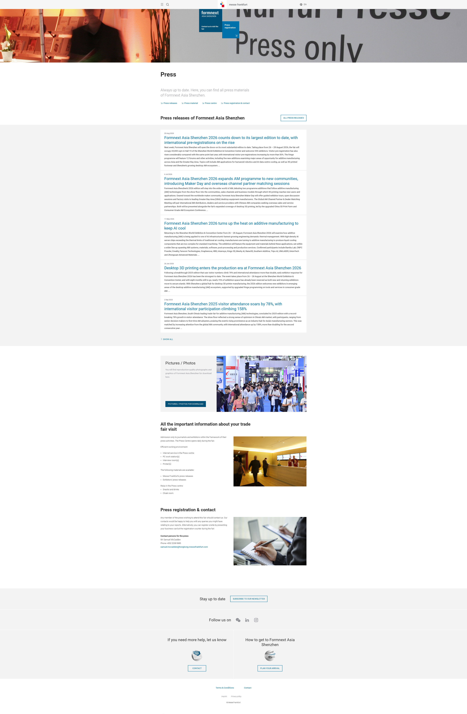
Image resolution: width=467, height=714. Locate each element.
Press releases (170, 103)
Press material (191, 103)
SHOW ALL (168, 339)
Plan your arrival (270, 668)
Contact (197, 668)
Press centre (211, 103)
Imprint (224, 696)
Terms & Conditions (225, 688)
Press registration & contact (237, 103)
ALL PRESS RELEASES (293, 118)
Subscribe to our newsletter (249, 599)
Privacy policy (236, 696)
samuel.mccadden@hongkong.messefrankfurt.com (184, 547)
